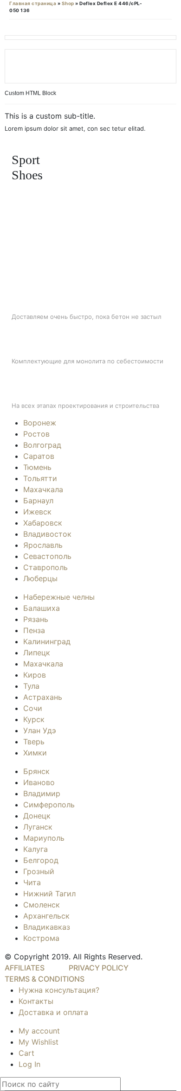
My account (39, 1030)
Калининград (47, 641)
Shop (68, 3)
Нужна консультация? (59, 990)
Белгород (40, 860)
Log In (29, 1064)
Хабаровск (42, 522)
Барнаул (38, 500)
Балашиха (41, 608)
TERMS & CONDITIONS (44, 978)
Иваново (39, 782)
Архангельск (46, 915)
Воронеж (39, 422)
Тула (31, 686)
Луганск (37, 826)
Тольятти (40, 478)
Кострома (41, 938)
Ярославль (43, 545)
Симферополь (49, 804)
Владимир (41, 793)
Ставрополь (45, 567)
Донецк (37, 815)
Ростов (36, 433)
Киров (34, 674)
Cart (26, 1053)
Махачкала (43, 489)
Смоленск (41, 904)
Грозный (38, 871)
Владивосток (47, 534)
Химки (35, 752)
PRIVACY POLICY (99, 967)
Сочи (32, 708)
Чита (32, 882)
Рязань (35, 619)
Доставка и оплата (53, 1012)
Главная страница (32, 3)
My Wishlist (38, 1042)
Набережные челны (59, 597)
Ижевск (37, 511)
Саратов (38, 456)
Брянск (36, 771)
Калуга (35, 849)
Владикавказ (46, 927)
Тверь (34, 741)
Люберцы (40, 578)
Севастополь (47, 556)
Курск (34, 719)
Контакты (36, 1001)
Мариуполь (44, 838)
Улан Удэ (39, 730)
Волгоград (42, 445)
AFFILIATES (25, 967)
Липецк (36, 652)
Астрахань (42, 697)
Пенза (34, 630)
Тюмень (37, 467)
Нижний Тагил (49, 893)
